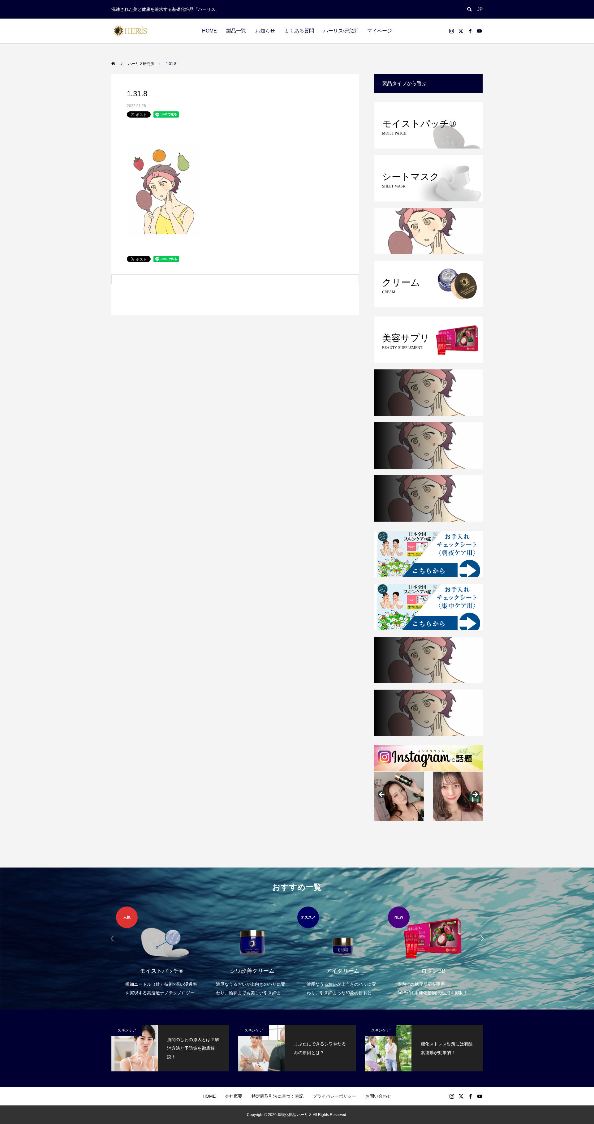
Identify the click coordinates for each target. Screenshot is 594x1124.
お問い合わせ (378, 1096)
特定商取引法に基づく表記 (277, 1096)
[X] (460, 31)
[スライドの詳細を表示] (399, 796)
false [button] (382, 794)
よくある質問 (299, 30)
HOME (209, 30)
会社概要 (233, 1096)
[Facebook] (470, 31)
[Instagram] (451, 31)
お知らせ (265, 30)
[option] (161, 952)
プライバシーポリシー (334, 1096)
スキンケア (127, 1030)
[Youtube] (479, 31)
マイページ (379, 30)
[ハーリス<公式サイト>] (129, 31)
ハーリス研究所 (340, 30)
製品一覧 (236, 30)
